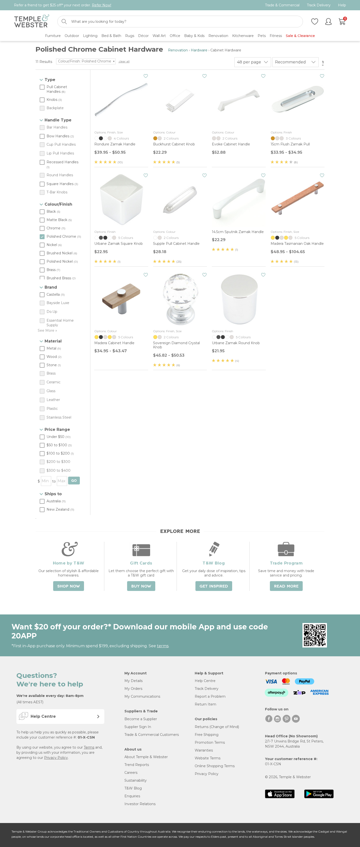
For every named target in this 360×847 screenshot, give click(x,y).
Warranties (204, 750)
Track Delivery (319, 5)
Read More (286, 586)
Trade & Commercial (282, 5)
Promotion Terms (210, 742)
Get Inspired (214, 586)
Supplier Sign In (137, 727)
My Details (133, 681)
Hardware (199, 50)
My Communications (142, 696)
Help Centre (205, 681)
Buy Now (141, 586)
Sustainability (135, 780)
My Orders (133, 688)
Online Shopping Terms (215, 766)
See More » (47, 330)
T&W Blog (133, 788)
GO (74, 481)
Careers (130, 772)
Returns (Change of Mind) (217, 727)
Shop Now (68, 586)
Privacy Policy (56, 757)
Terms (89, 747)
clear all (124, 61)
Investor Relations (140, 804)
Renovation (178, 50)
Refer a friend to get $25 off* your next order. (62, 5)
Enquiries (132, 796)
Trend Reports (136, 765)
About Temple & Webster (146, 757)
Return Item (205, 704)
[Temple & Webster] (31, 21)
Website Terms (207, 758)
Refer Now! (101, 5)
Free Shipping (206, 734)
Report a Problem (210, 696)
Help (342, 5)
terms (162, 646)
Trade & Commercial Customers (151, 734)
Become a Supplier (140, 719)
